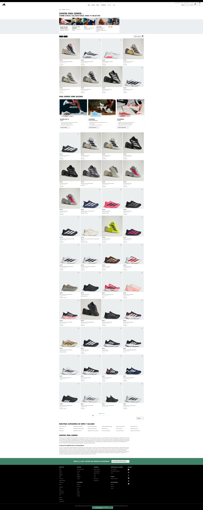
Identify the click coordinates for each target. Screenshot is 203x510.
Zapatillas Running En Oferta (93, 430)
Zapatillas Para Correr (77, 430)
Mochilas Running (133, 426)
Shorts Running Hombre (92, 426)
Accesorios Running (120, 430)
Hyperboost (61, 428)
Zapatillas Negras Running (107, 426)
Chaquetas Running (134, 428)
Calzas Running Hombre (92, 428)
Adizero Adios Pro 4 (62, 426)
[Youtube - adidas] (136, 484)
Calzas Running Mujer (106, 430)
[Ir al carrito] (199, 5)
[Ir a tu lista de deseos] (197, 5)
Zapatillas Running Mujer (78, 426)
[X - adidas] (136, 475)
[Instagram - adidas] (136, 472)
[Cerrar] (93, 507)
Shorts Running (105, 428)
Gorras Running (119, 428)
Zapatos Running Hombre (135, 430)
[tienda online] (3, 4)
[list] (96, 36)
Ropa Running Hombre (120, 426)
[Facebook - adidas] (136, 469)
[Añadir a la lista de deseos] (78, 40)
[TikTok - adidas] (136, 481)
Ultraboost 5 (61, 430)
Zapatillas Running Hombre (78, 428)
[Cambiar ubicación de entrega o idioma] (200, 3)
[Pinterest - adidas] (136, 478)
